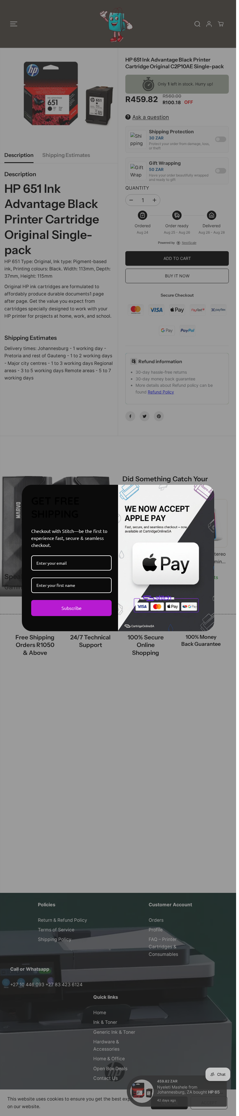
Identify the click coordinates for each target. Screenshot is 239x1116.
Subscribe (71, 608)
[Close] (207, 492)
